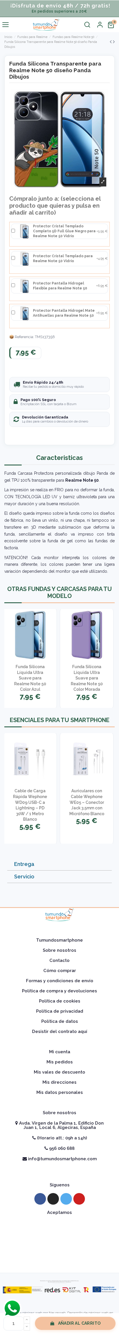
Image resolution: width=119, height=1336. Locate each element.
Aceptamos (59, 1212)
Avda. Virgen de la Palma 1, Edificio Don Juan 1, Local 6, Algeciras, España (61, 1125)
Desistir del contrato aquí (59, 1031)
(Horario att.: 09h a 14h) (61, 1138)
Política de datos (59, 1021)
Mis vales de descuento (59, 1072)
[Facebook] (40, 1199)
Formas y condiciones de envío (59, 980)
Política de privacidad (59, 1011)
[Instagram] (53, 1199)
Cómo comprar (59, 970)
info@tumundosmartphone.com (62, 1158)
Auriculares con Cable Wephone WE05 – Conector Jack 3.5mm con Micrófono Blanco (86, 802)
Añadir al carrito (79, 1323)
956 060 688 (61, 1148)
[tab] (59, 864)
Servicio (24, 876)
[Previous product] (111, 42)
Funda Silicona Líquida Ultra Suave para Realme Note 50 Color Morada (87, 678)
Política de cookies (59, 1001)
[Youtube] (79, 1199)
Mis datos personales (59, 1092)
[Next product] (114, 42)
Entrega (24, 864)
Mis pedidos (60, 1062)
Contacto (59, 960)
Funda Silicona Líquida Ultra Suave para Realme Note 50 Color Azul (30, 678)
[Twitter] (66, 1199)
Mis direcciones (59, 1082)
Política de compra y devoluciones (59, 991)
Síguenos (60, 1185)
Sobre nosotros (59, 950)
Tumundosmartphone (59, 940)
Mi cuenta (59, 1051)
